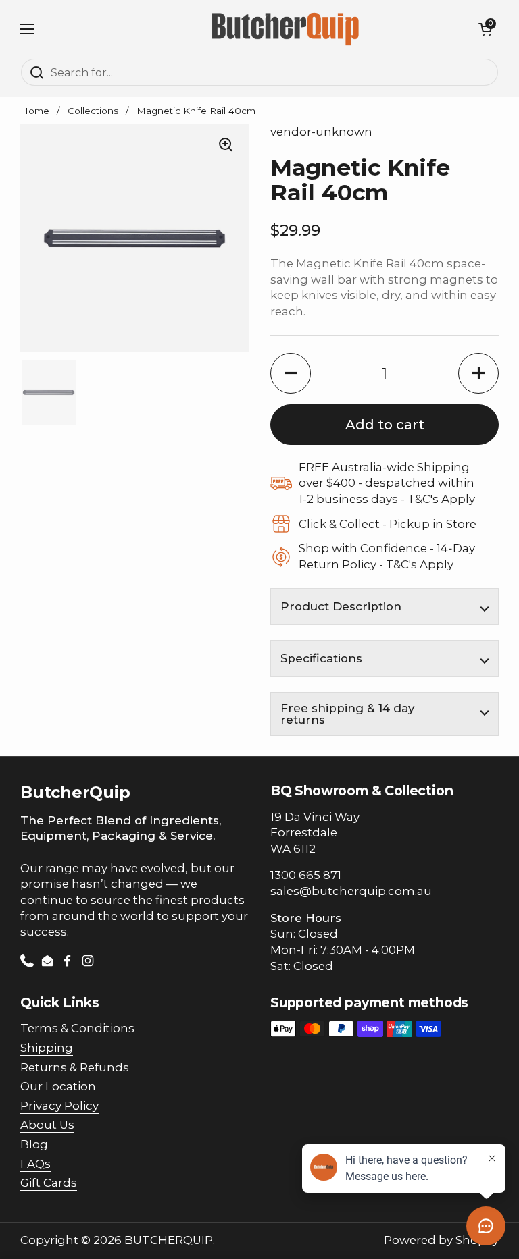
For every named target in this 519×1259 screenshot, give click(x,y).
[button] (485, 29)
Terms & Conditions (77, 1028)
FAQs (35, 1164)
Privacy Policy (59, 1106)
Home (34, 110)
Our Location (58, 1086)
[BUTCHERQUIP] (287, 29)
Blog (34, 1144)
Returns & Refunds (74, 1067)
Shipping (46, 1047)
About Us (47, 1124)
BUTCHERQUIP (168, 1240)
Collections (93, 110)
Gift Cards (48, 1182)
